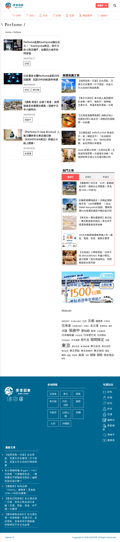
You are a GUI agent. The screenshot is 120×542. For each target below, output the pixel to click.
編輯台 (111, 419)
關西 (100, 355)
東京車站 (99, 350)
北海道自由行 (77, 326)
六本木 (107, 321)
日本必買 (78, 335)
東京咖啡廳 (85, 346)
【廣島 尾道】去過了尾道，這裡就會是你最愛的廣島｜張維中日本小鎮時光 (41, 105)
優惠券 (100, 5)
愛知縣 (85, 330)
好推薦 (28, 153)
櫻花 (107, 350)
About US (9, 537)
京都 (91, 320)
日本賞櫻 (75, 340)
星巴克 (85, 340)
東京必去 (95, 346)
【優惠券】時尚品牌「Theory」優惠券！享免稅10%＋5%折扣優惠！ (20, 489)
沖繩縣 (65, 423)
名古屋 (94, 325)
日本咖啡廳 (68, 335)
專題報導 (87, 15)
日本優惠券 (101, 331)
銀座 (81, 355)
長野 (87, 355)
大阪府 (53, 412)
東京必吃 (106, 346)
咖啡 (110, 326)
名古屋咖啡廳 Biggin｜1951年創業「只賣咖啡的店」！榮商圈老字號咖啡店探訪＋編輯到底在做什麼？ (21, 475)
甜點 (69, 355)
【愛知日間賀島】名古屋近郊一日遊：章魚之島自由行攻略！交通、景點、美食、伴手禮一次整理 (21, 504)
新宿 (93, 330)
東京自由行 (87, 350)
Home (8, 32)
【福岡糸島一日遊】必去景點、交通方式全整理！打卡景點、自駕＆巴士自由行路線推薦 (21, 460)
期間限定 (97, 339)
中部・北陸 (65, 403)
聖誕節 (74, 355)
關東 (93, 355)
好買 (58, 15)
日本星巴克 (89, 335)
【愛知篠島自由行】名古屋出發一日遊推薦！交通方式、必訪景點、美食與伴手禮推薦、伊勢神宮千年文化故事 (21, 519)
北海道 (66, 325)
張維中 (104, 15)
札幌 (107, 340)
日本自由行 (66, 340)
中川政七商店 (76, 321)
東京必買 (65, 351)
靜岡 (63, 358)
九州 (84, 321)
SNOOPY (65, 321)
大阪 (65, 331)
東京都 (36, 89)
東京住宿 (75, 346)
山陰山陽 (65, 414)
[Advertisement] (88, 48)
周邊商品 (103, 326)
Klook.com (66, 310)
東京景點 (75, 350)
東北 (65, 393)
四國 (78, 412)
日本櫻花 (101, 335)
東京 (66, 345)
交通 (71, 15)
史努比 (86, 326)
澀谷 (64, 355)
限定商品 (109, 355)
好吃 (18, 15)
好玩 (32, 15)
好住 (45, 15)
